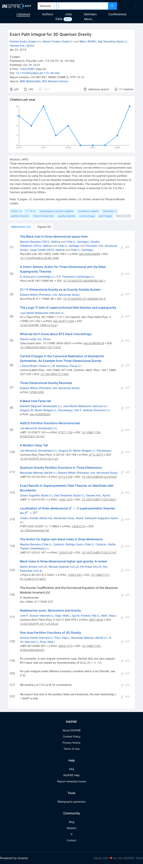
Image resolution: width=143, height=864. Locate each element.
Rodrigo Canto (74, 544)
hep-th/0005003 (40, 414)
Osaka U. (34, 41)
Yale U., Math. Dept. (103, 615)
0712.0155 (65, 476)
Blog (71, 821)
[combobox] (82, 6)
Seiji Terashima (107, 41)
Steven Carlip (28, 339)
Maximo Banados (30, 241)
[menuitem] (135, 6)
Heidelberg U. (39, 548)
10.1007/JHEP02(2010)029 (99, 476)
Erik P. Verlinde (83, 410)
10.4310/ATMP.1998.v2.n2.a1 (39, 325)
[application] (71, 127)
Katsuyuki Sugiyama (97, 518)
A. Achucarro (28, 276)
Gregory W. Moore (31, 410)
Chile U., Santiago (77, 241)
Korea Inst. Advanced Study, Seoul (61, 518)
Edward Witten (29, 294)
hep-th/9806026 (93, 343)
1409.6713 (79, 526)
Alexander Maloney (31, 472)
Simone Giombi (29, 637)
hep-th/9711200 (63, 321)
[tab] (21, 227)
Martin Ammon (28, 566)
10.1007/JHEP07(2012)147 (99, 552)
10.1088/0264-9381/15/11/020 (40, 347)
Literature (23, 14)
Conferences (117, 14)
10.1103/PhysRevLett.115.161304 (38, 73)
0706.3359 (37, 392)
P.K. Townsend (66, 276)
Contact (71, 840)
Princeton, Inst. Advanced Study (59, 294)
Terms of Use (71, 748)
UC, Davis (44, 339)
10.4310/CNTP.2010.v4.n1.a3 (39, 458)
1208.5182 (74, 574)
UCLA (42, 566)
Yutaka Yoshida (29, 518)
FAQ (71, 769)
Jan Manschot (28, 428)
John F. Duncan (29, 615)
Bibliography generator (71, 801)
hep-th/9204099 (89, 253)
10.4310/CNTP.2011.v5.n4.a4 (39, 623)
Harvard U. (56, 312)
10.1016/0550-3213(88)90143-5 (84, 298)
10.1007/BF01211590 (54, 374)
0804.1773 (65, 645)
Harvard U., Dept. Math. (55, 615)
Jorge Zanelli (37, 249)
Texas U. (44, 365)
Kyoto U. (47, 495)
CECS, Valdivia (51, 241)
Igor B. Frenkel (81, 615)
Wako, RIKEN (87, 41)
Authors (47, 14)
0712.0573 (96, 454)
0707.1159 (65, 432)
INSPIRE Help (71, 775)
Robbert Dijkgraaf (31, 406)
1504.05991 (27, 69)
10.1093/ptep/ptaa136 (34, 530)
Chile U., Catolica (52, 544)
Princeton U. (101, 410)
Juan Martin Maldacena (34, 312)
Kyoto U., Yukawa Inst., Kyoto (91, 495)
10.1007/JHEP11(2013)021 (99, 499)
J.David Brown (29, 365)
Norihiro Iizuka (18, 41)
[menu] (130, 6)
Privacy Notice (71, 742)
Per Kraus (86, 566)
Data (58, 19)
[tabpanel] (71, 470)
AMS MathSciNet (30, 81)
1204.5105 (65, 552)
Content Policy (71, 736)
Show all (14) (123, 216)
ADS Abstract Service (55, 81)
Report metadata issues (71, 781)
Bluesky (71, 828)
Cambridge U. (45, 276)
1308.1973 (65, 499)
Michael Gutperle (59, 566)
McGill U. (50, 472)
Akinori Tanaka (51, 41)
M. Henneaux (60, 365)
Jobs (68, 14)
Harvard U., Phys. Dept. (54, 637)
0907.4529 (96, 619)
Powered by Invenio (14, 858)
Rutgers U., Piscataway (58, 410)
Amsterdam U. (52, 406)
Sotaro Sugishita (30, 495)
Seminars (90, 14)
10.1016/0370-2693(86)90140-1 (84, 280)
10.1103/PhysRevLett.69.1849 (39, 258)
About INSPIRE (72, 730)
